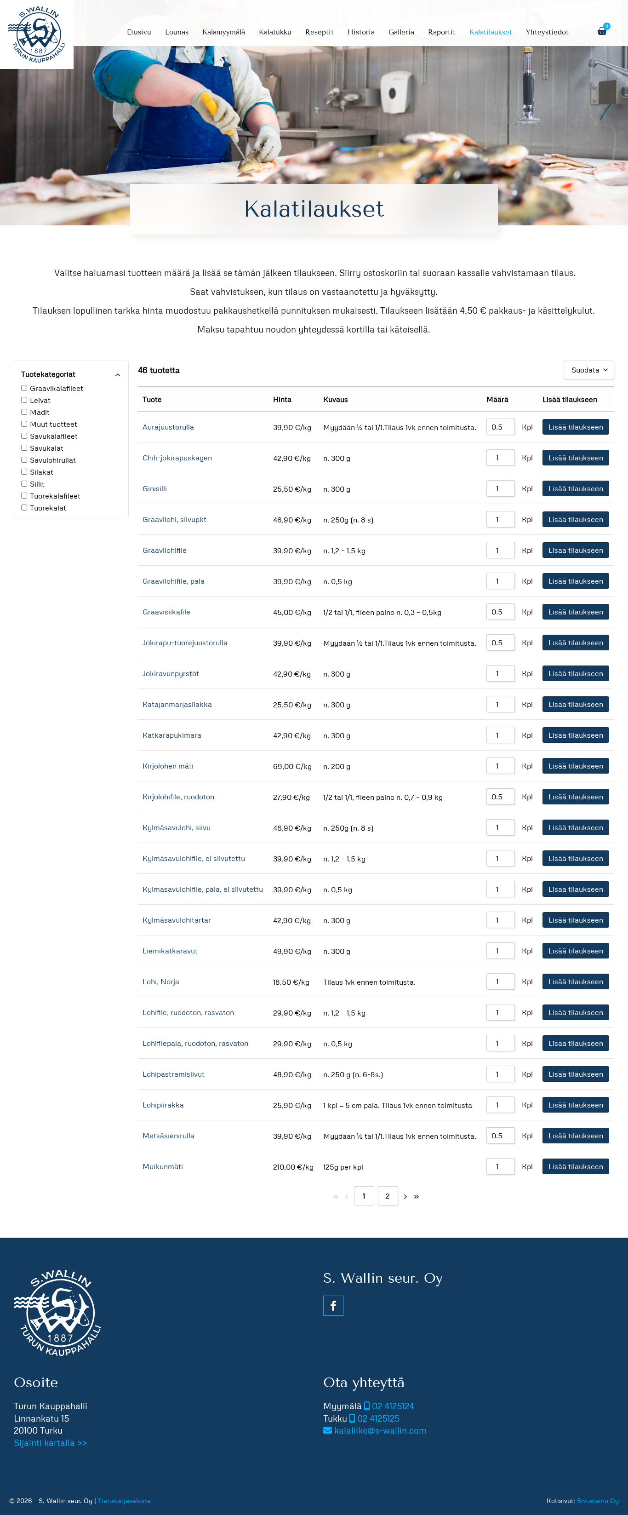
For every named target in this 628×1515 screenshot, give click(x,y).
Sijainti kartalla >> (50, 1442)
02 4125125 (378, 1418)
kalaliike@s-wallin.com (380, 1430)
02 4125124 (393, 1405)
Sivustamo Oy (598, 1500)
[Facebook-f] (333, 1306)
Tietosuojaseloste (124, 1500)
